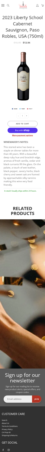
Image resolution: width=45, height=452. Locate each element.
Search (4, 420)
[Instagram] (8, 450)
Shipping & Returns (10, 435)
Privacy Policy (7, 429)
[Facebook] (3, 450)
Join (36, 399)
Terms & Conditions (10, 426)
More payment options (22, 135)
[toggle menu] (3, 5)
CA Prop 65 (6, 432)
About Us (5, 423)
